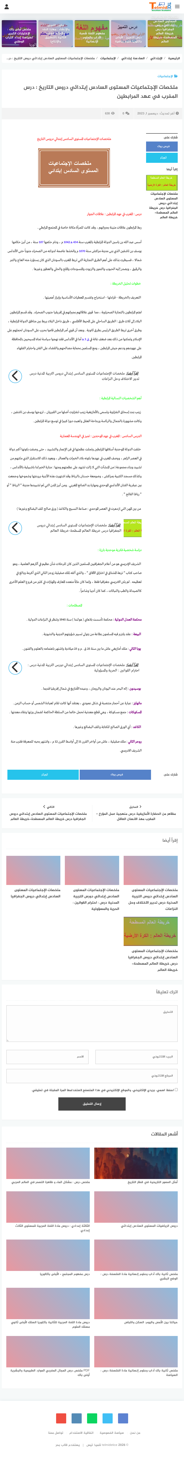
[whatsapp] (92, 1418)
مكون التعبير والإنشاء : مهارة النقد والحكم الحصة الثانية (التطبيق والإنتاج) (56, 34)
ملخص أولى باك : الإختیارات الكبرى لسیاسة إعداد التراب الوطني (19, 36)
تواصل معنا (55, 1433)
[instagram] (77, 1418)
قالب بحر (62, 1445)
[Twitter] (108, 1418)
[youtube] (61, 1418)
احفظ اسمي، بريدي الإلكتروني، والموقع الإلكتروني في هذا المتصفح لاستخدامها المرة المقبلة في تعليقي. (102, 1090)
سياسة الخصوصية (112, 1433)
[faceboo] (123, 1418)
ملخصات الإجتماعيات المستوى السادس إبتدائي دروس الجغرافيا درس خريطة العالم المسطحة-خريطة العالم (164, 29)
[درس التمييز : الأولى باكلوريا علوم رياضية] (128, 33)
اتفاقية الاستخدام (81, 1433)
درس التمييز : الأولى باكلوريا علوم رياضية (128, 40)
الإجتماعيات (165, 76)
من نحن (135, 1433)
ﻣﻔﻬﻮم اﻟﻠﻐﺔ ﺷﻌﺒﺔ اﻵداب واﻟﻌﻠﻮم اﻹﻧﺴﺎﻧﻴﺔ (92, 38)
